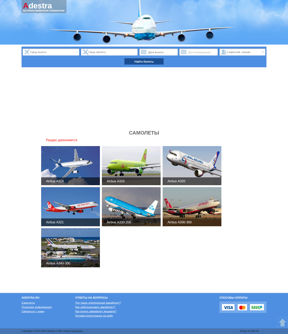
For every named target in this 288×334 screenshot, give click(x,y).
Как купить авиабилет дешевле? (96, 311)
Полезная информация (37, 307)
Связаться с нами (33, 311)
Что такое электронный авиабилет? (98, 302)
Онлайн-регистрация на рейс (94, 315)
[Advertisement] (144, 100)
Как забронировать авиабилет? (95, 307)
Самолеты (28, 302)
